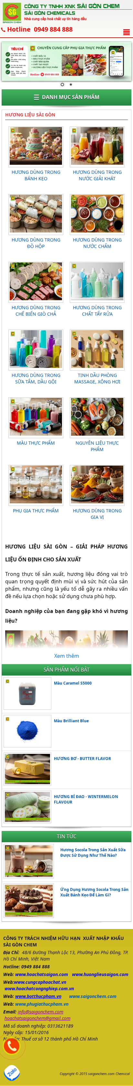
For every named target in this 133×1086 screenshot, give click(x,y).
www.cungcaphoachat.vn (40, 982)
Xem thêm (66, 655)
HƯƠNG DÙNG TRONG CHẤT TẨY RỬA (97, 310)
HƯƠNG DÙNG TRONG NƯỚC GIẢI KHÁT (97, 175)
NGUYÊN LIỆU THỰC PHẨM (97, 446)
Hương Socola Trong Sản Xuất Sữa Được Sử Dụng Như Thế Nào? (93, 852)
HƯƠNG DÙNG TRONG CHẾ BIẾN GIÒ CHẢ (36, 310)
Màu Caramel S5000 (73, 683)
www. (21, 974)
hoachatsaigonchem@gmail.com (37, 1018)
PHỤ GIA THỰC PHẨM (36, 511)
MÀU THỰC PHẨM (36, 443)
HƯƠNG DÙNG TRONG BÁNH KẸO (36, 175)
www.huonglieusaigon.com (100, 974)
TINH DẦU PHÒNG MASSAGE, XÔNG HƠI (97, 378)
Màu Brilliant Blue (71, 721)
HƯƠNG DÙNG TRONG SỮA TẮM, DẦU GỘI (36, 378)
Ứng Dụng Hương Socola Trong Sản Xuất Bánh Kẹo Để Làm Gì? (94, 892)
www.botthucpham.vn (38, 996)
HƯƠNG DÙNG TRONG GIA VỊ (97, 514)
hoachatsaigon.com (47, 974)
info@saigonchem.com (40, 1012)
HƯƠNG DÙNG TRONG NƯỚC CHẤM (97, 243)
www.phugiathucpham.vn (41, 1004)
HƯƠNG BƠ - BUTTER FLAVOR (82, 758)
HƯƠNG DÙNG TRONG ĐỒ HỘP (36, 243)
